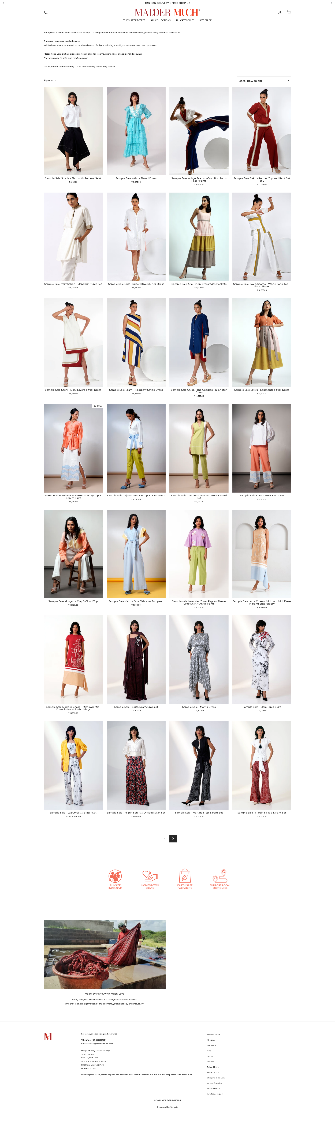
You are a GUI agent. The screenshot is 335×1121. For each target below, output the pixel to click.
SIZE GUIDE (205, 20)
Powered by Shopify (167, 1107)
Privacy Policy (213, 1088)
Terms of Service (214, 1083)
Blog (209, 1051)
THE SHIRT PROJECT (134, 20)
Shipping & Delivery (216, 1078)
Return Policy (213, 1072)
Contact (210, 1061)
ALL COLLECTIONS (160, 20)
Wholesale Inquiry (215, 1094)
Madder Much (213, 1034)
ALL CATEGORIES (185, 20)
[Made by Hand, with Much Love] (105, 954)
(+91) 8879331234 (99, 1040)
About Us (211, 1040)
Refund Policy (213, 1067)
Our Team (211, 1045)
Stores (210, 1056)
